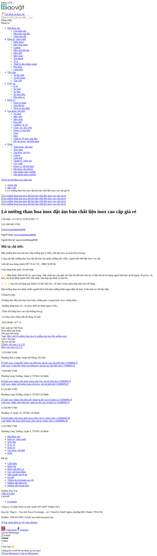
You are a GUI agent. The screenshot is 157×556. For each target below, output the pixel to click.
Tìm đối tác (19, 105)
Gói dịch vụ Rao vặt (14, 14)
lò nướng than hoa (25, 336)
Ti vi (15, 61)
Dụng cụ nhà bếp (21, 130)
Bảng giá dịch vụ (15, 469)
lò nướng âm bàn (42, 336)
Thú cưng (18, 149)
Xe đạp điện (19, 94)
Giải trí (16, 155)
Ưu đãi (10, 477)
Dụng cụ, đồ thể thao (23, 166)
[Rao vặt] (12, 10)
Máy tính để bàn (21, 50)
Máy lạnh (18, 119)
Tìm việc (17, 80)
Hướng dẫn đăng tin (17, 483)
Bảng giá (11, 466)
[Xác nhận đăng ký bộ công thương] (19, 522)
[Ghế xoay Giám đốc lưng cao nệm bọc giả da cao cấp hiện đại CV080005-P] (39, 363)
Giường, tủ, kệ (20, 125)
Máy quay (18, 55)
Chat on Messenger (28, 553)
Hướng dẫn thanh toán (18, 485)
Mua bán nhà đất (21, 33)
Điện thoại (18, 42)
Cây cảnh (18, 163)
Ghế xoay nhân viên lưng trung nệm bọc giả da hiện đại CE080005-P (35, 384)
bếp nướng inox (59, 336)
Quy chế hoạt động (16, 472)
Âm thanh (18, 58)
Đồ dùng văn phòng (23, 169)
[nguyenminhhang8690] (13, 229)
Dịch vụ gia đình (21, 108)
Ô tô (15, 86)
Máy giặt (17, 116)
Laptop (16, 47)
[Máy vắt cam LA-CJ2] (13, 344)
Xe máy (17, 89)
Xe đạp (17, 91)
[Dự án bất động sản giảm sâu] (16, 179)
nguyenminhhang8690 (25, 234)
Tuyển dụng (19, 78)
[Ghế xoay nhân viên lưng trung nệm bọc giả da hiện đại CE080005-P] (36, 381)
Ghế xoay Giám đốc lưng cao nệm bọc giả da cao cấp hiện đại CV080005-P (38, 365)
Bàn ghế (17, 122)
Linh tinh (17, 158)
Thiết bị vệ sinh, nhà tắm (25, 138)
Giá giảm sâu (19, 31)
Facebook (12, 501)
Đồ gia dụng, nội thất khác (26, 141)
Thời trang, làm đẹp (23, 147)
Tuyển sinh (18, 75)
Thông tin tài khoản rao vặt (20, 480)
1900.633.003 (8, 493)
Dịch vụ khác (20, 102)
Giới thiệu (12, 463)
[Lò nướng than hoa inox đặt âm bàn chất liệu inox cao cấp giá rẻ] (33, 195)
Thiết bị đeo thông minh (25, 64)
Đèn (15, 136)
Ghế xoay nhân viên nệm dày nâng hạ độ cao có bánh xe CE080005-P (35, 402)
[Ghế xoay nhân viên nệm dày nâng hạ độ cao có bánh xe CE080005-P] (36, 399)
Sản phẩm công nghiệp (24, 171)
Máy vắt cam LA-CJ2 (11, 347)
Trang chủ (12, 185)
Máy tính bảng (20, 44)
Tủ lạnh (17, 113)
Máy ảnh (17, 53)
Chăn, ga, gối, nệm (22, 127)
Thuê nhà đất (19, 36)
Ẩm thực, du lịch (21, 152)
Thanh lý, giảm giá (22, 160)
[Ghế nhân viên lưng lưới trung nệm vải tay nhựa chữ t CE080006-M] (35, 418)
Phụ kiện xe (19, 97)
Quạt (15, 133)
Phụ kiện (17, 67)
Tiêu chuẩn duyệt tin (17, 474)
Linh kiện (18, 69)
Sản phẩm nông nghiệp (24, 174)
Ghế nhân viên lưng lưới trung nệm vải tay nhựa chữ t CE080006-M (34, 421)
